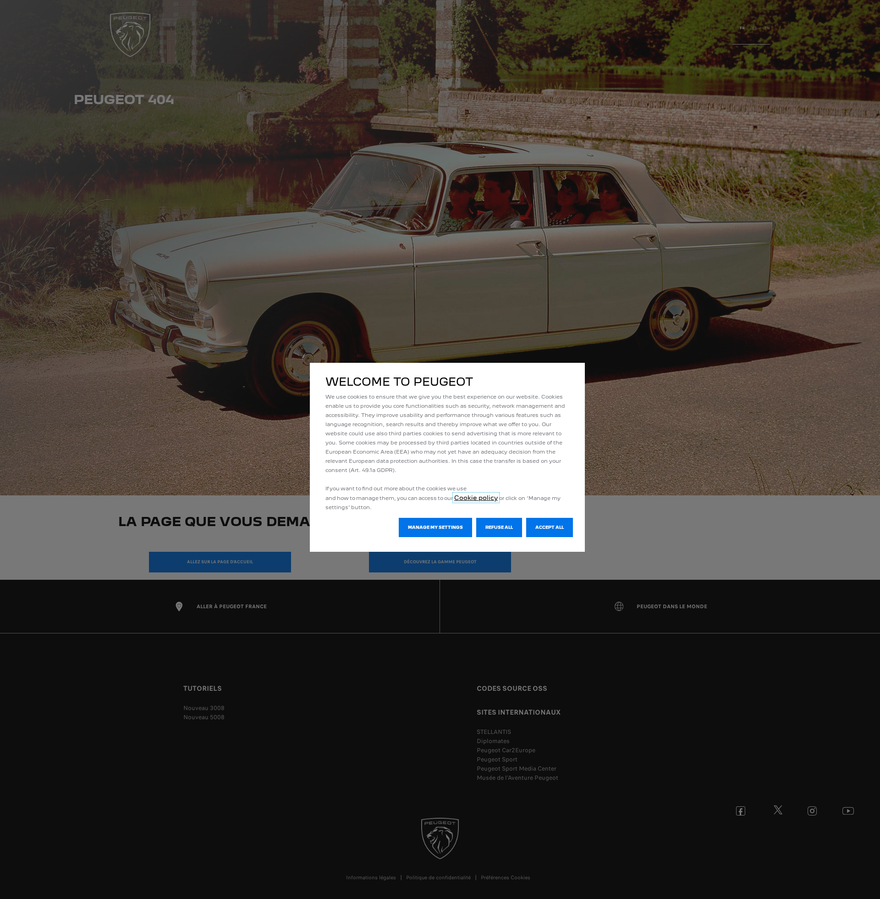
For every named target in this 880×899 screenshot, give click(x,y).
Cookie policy (476, 497)
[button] (435, 527)
